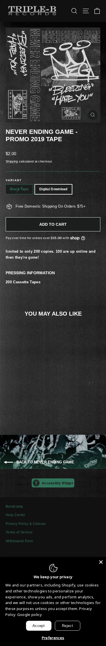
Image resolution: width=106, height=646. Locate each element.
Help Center (15, 515)
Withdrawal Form (19, 541)
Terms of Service (19, 532)
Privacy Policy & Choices (26, 524)
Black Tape (19, 189)
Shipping (12, 161)
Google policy (29, 614)
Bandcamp (14, 506)
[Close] (101, 562)
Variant (14, 180)
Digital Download (53, 189)
